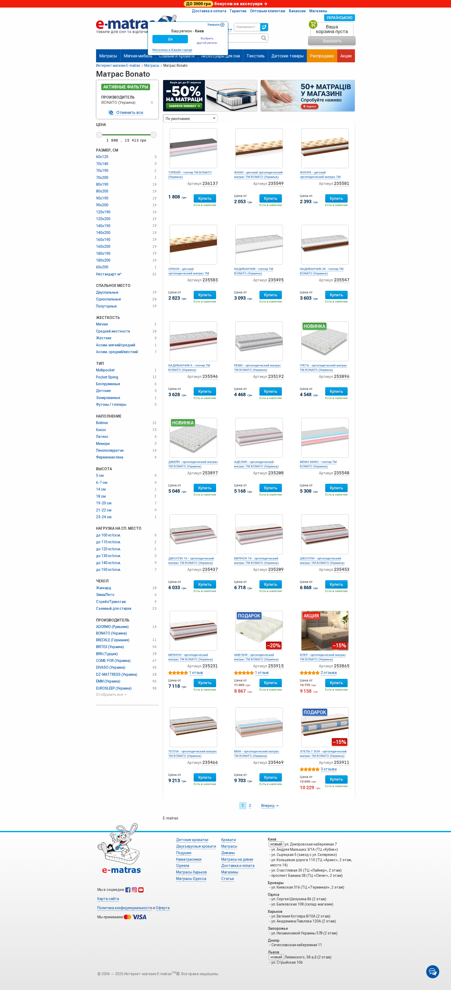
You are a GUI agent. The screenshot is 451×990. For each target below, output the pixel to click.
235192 (276, 376)
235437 (210, 569)
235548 (341, 473)
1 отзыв (196, 673)
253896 (341, 376)
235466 (210, 762)
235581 (341, 183)
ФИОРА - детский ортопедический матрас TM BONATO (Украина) (320, 177)
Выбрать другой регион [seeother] (207, 41)
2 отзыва (329, 673)
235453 (341, 569)
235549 (276, 183)
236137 (210, 183)
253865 (341, 666)
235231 (210, 666)
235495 (276, 280)
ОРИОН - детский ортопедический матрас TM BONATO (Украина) (188, 273)
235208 (276, 473)
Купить (204, 198)
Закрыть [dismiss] (213, 24)
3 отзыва (329, 769)
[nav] (136, 35)
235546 (210, 376)
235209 (276, 569)
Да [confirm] (170, 39)
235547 (341, 280)
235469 (276, 762)
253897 (210, 473)
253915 (276, 666)
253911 (341, 762)
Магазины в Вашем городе (172, 50)
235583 (210, 280)
